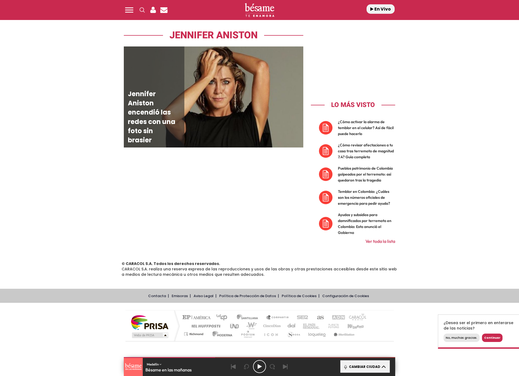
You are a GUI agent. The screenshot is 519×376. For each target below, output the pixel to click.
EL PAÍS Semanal (311, 326)
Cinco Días (271, 326)
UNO (235, 326)
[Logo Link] (259, 10)
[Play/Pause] (259, 366)
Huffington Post (205, 326)
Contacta (157, 295)
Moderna (221, 334)
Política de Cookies (299, 295)
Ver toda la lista (380, 241)
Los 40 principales (224, 317)
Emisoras (180, 295)
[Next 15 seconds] (272, 366)
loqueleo (317, 334)
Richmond (194, 334)
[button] (129, 10)
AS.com (318, 317)
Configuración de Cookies (345, 295)
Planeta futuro (331, 326)
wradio (250, 326)
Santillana (248, 317)
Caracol (355, 317)
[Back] (233, 366)
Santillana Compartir (277, 317)
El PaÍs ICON (271, 334)
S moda (293, 334)
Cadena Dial (291, 326)
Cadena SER (301, 317)
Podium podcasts (247, 334)
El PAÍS (198, 317)
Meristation (343, 334)
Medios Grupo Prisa (149, 335)
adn (336, 317)
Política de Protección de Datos (247, 295)
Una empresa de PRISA (149, 322)
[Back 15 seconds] (246, 366)
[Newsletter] (163, 10)
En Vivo (382, 9)
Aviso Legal (204, 295)
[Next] (285, 366)
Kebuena (351, 326)
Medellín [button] (153, 364)
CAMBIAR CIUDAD (364, 366)
